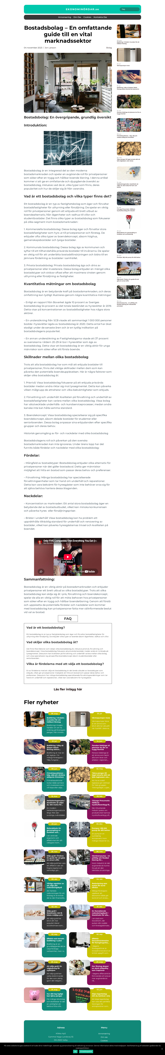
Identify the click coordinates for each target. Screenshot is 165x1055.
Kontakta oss (100, 17)
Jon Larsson (50, 48)
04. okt (100, 879)
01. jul (54, 741)
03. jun (99, 989)
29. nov (54, 851)
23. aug (99, 962)
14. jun (99, 741)
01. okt (99, 907)
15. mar (54, 796)
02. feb (99, 796)
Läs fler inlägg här (68, 689)
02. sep (54, 934)
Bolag (109, 48)
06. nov (99, 851)
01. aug (54, 989)
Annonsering (64, 17)
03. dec (99, 824)
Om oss (77, 17)
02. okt (54, 907)
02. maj (99, 769)
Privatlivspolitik (86, 1051)
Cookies (87, 17)
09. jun (54, 769)
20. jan (54, 824)
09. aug (54, 713)
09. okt (54, 879)
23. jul (99, 713)
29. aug (54, 962)
